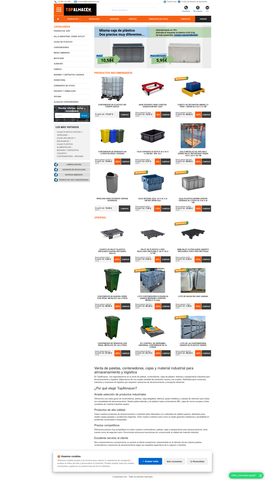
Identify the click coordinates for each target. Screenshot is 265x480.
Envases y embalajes (65, 91)
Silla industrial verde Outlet (69, 36)
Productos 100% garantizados (73, 180)
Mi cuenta (198, 11)
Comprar (125, 115)
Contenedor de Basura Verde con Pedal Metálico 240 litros (112, 297)
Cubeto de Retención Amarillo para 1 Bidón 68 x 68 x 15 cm (193, 106)
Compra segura (73, 164)
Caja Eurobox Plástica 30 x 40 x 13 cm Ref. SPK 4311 (152, 153)
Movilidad (59, 58)
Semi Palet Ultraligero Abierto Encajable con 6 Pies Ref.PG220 (193, 250)
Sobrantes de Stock (64, 85)
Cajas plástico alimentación (65, 145)
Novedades (94, 19)
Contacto (186, 11)
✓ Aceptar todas (150, 461)
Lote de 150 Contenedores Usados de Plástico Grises (193, 344)
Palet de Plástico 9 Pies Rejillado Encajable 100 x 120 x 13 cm (152, 251)
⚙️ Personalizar (197, 461)
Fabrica (58, 69)
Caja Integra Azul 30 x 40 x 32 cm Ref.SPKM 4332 (152, 200)
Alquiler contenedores (66, 102)
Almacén (58, 63)
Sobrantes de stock (158, 19)
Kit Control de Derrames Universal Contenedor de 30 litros (153, 345)
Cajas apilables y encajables (66, 139)
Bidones (79, 156)
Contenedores (61, 47)
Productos (72, 19)
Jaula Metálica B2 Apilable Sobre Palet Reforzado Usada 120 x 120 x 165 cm (193, 153)
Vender (203, 19)
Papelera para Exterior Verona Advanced (112, 200)
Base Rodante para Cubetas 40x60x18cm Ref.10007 (153, 106)
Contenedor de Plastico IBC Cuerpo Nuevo (112, 106)
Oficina (57, 96)
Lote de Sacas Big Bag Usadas (193, 296)
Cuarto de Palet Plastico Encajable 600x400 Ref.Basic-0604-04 (112, 251)
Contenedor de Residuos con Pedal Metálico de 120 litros (112, 344)
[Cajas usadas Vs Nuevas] (152, 46)
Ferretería (59, 80)
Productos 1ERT (62, 31)
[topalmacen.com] (75, 9)
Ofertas (133, 19)
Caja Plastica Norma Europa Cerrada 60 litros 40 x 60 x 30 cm (193, 200)
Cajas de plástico (63, 41)
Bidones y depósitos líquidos (69, 74)
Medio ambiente (62, 52)
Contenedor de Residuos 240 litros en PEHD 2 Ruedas (112, 153)
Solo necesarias (174, 461)
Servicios (114, 19)
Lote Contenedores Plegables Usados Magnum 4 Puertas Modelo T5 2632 (152, 298)
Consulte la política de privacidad (65, 120)
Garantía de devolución (73, 169)
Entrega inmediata (74, 175)
